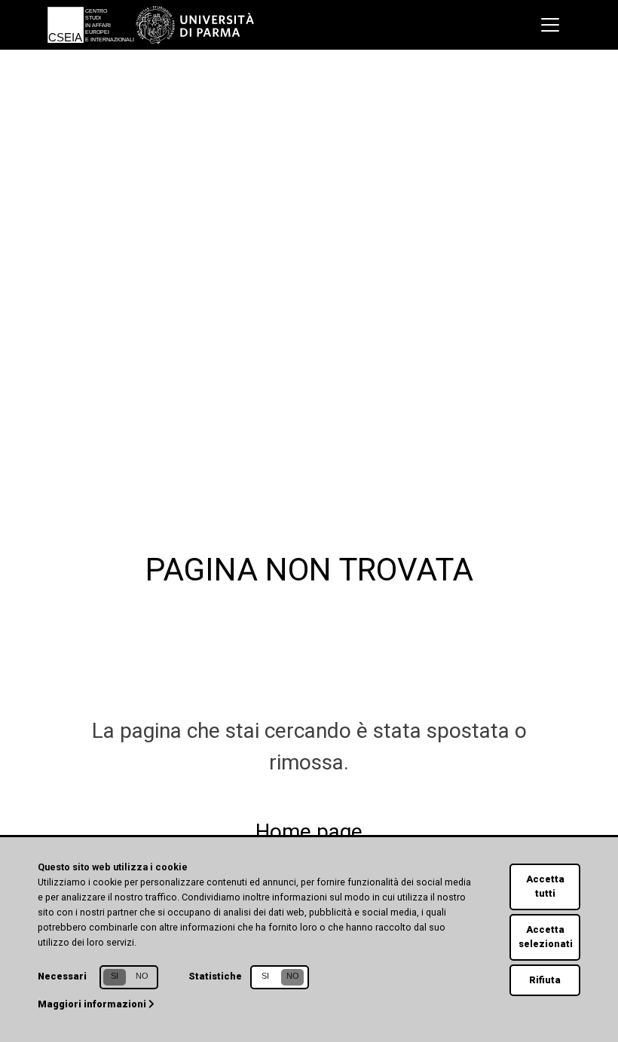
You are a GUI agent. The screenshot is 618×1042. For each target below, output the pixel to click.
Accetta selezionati (546, 936)
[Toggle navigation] (550, 25)
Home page (309, 831)
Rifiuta (545, 980)
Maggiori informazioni (93, 1004)
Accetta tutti (545, 886)
